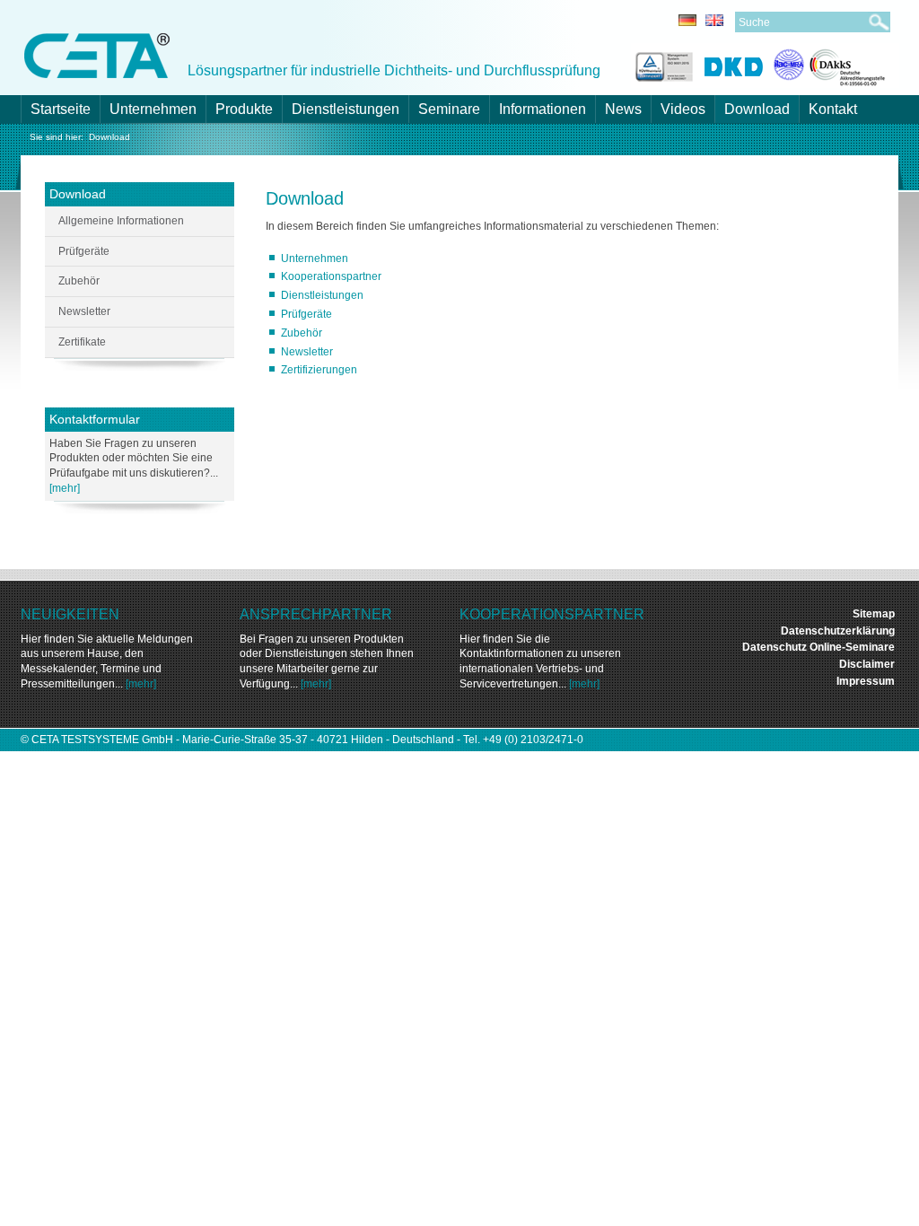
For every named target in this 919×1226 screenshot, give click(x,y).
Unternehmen (153, 109)
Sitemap (874, 614)
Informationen (542, 109)
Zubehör (301, 333)
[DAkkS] (830, 64)
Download (757, 109)
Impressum (865, 681)
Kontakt (833, 109)
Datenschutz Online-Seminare (818, 647)
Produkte (244, 109)
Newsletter (307, 352)
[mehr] (64, 488)
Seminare (449, 109)
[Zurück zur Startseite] (97, 54)
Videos (683, 109)
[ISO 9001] (662, 64)
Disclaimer (867, 664)
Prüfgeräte (306, 314)
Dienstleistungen (345, 109)
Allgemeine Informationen (121, 221)
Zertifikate (82, 342)
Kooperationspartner (331, 276)
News (623, 109)
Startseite (61, 109)
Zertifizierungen (319, 369)
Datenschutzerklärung (838, 631)
